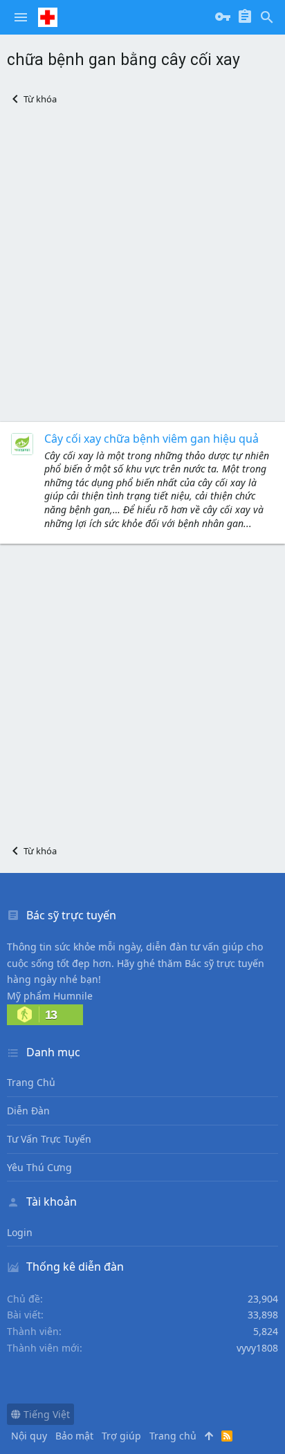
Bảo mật (74, 1435)
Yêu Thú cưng (39, 1167)
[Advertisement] (142, 263)
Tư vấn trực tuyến (49, 1138)
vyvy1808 (257, 1347)
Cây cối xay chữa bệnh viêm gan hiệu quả (151, 438)
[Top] (209, 1436)
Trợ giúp (121, 1435)
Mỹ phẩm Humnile (50, 995)
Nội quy (29, 1435)
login (20, 1232)
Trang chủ (31, 1082)
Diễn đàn (28, 1110)
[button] (21, 17)
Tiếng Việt (45, 1414)
